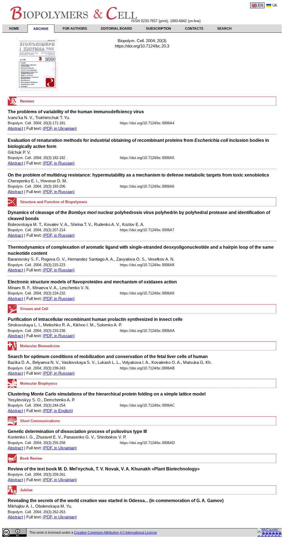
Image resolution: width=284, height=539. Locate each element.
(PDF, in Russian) (59, 163)
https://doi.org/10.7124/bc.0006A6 (147, 186)
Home (14, 29)
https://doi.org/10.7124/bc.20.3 (142, 46)
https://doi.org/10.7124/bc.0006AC (147, 405)
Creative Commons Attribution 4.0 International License (115, 533)
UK (274, 5)
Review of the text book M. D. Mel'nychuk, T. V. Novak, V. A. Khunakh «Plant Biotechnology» (104, 468)
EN (260, 5)
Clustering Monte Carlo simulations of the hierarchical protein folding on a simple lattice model (107, 393)
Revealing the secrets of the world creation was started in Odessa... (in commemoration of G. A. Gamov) (116, 500)
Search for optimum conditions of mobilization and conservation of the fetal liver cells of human (108, 356)
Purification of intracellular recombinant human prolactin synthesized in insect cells (95, 319)
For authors (75, 29)
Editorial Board (116, 29)
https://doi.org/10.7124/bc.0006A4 (147, 123)
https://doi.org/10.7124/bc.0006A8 (147, 265)
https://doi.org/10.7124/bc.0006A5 (147, 158)
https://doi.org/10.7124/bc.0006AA (147, 331)
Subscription (158, 29)
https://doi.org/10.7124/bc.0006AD (147, 443)
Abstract (15, 128)
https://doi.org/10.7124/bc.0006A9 (147, 293)
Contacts (194, 29)
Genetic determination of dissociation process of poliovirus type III (77, 431)
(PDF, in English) (58, 411)
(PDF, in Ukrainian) (60, 128)
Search (224, 29)
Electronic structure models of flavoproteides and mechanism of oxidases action (92, 281)
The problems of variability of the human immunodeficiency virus (76, 111)
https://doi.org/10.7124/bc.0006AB (147, 368)
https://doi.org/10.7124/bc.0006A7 (147, 230)
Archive (41, 29)
